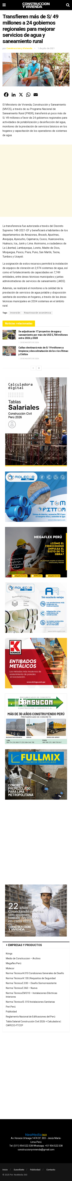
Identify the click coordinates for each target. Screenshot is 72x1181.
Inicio (5, 1169)
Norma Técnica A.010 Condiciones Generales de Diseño (35, 973)
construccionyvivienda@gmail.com (36, 1149)
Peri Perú (11, 1006)
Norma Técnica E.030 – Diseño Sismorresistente (31, 983)
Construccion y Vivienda (19, 48)
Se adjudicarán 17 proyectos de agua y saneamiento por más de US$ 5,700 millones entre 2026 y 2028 (43, 334)
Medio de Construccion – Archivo (23, 958)
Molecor (10, 968)
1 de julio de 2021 (46, 48)
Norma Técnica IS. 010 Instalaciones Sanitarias (30, 1001)
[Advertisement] (36, 181)
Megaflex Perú (13, 963)
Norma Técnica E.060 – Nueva (21, 988)
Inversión (15, 313)
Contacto (50, 1169)
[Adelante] (39, 368)
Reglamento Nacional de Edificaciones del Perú (30, 1016)
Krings (9, 953)
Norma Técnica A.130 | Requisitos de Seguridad (31, 978)
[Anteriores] (33, 368)
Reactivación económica (37, 313)
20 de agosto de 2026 (29, 342)
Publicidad (11, 1011)
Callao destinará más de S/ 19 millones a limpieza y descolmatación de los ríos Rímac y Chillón (43, 351)
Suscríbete (19, 1169)
